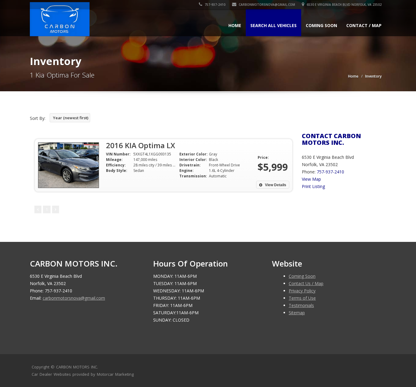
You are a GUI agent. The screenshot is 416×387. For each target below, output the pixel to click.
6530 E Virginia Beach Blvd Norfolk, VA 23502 (344, 4)
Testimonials (301, 305)
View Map (311, 179)
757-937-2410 (214, 4)
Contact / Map (364, 25)
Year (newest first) (70, 117)
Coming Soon (321, 25)
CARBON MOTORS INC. (77, 367)
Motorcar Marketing (115, 374)
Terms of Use (302, 298)
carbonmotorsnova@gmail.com (267, 4)
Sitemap (297, 313)
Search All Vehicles (273, 25)
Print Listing (313, 186)
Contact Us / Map (306, 283)
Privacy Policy (302, 291)
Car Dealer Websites (51, 374)
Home (234, 25)
